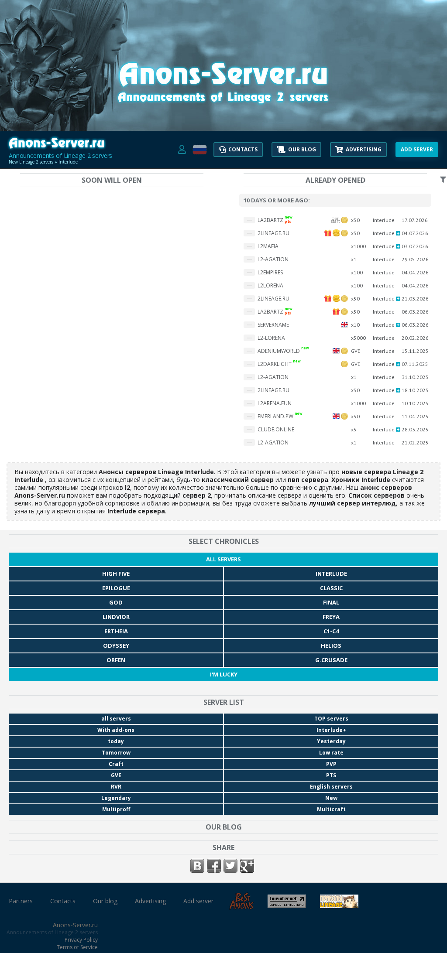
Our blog (105, 901)
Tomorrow (116, 752)
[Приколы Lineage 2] (339, 905)
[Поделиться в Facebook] (214, 866)
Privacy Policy (81, 939)
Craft (116, 764)
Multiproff (116, 809)
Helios (331, 645)
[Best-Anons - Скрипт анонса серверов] (241, 906)
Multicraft (331, 809)
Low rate (331, 752)
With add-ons (115, 730)
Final (331, 602)
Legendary (116, 798)
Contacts (63, 901)
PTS (331, 775)
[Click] (223, 109)
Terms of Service (77, 947)
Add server (198, 901)
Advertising (150, 901)
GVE (116, 775)
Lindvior (116, 617)
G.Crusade (331, 660)
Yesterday (331, 741)
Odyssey (116, 645)
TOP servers (331, 718)
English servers (331, 786)
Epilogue (116, 588)
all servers (223, 559)
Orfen (116, 660)
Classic (331, 588)
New (331, 798)
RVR (116, 786)
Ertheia (116, 631)
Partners (21, 901)
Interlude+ (331, 730)
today (116, 741)
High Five (116, 573)
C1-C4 (331, 631)
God (116, 602)
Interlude (331, 573)
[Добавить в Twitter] (230, 866)
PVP (331, 764)
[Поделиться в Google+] (247, 866)
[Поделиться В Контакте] (197, 866)
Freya (331, 617)
